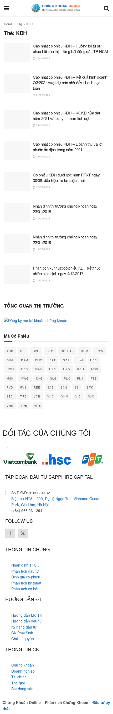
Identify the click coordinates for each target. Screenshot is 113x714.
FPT (52, 360)
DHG (10, 360)
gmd (80, 360)
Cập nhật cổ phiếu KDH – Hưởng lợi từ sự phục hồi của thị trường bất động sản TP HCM (70, 48)
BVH (36, 351)
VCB (37, 396)
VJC (91, 396)
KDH (29, 24)
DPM (24, 360)
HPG (38, 369)
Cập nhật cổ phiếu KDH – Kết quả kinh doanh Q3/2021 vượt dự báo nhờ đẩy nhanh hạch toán (70, 82)
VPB (24, 405)
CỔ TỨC (67, 351)
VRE (37, 405)
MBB (94, 369)
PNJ (80, 378)
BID (23, 351)
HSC (52, 369)
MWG (25, 378)
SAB (50, 387)
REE (37, 387)
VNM (10, 405)
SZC (10, 396)
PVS (23, 387)
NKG (39, 378)
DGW (99, 351)
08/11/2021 (42, 95)
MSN (10, 378)
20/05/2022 (42, 187)
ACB (10, 351)
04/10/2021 (42, 125)
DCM (84, 351)
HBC (93, 360)
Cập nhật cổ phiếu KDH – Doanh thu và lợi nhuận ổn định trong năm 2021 (67, 146)
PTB (93, 378)
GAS (66, 360)
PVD (10, 387)
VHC (50, 396)
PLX (67, 378)
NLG (53, 378)
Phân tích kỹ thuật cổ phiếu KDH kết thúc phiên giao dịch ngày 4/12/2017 (66, 270)
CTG (50, 351)
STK (90, 387)
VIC (78, 396)
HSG (66, 369)
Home (8, 24)
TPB (23, 396)
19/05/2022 (42, 218)
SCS (64, 387)
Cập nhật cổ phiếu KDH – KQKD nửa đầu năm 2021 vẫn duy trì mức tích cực (67, 115)
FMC (38, 360)
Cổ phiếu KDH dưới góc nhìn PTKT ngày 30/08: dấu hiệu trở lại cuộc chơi (66, 177)
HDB (24, 369)
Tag (19, 24)
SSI (77, 387)
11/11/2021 (42, 58)
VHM (64, 396)
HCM (10, 369)
